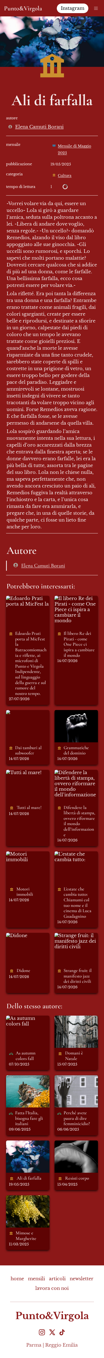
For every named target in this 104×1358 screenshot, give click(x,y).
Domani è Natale (74, 1018)
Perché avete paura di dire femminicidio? (71, 1083)
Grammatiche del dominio (75, 715)
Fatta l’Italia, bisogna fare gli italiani (23, 1083)
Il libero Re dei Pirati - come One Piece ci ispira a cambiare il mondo (75, 609)
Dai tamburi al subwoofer (23, 715)
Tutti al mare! (22, 772)
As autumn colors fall (26, 1021)
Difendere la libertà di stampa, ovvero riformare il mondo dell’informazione (76, 784)
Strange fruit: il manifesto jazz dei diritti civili (75, 941)
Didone (14, 935)
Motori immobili (26, 854)
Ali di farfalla (21, 1143)
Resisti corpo (70, 1143)
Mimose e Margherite (19, 1200)
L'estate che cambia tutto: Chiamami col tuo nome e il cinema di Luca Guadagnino (75, 868)
